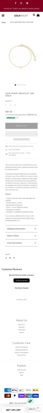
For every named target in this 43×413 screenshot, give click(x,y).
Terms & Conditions (21, 347)
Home (4, 22)
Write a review (22, 280)
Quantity (8, 101)
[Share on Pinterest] (14, 258)
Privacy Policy (21, 355)
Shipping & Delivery (21, 350)
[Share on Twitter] (10, 258)
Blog (21, 375)
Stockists (21, 327)
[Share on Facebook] (6, 258)
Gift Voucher (22, 370)
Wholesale (21, 330)
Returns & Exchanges (21, 352)
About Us (21, 325)
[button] (15, 85)
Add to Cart (33, 409)
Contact (21, 332)
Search (21, 372)
